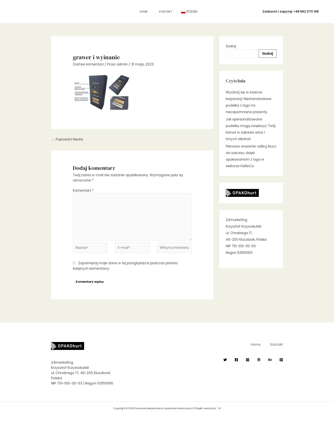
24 (219, 408)
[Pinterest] (281, 360)
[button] (290, 12)
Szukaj (231, 46)
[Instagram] (247, 360)
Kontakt (165, 11)
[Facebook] (236, 360)
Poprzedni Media (67, 139)
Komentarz (83, 190)
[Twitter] (225, 360)
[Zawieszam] (259, 360)
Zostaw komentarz (88, 64)
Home (143, 11)
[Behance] (270, 360)
